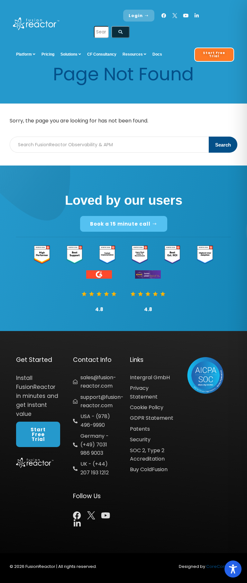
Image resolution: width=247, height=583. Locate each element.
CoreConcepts (221, 566)
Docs (157, 54)
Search (223, 145)
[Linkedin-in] (196, 15)
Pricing (47, 54)
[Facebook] (163, 15)
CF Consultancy (101, 54)
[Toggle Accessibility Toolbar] (233, 569)
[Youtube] (185, 15)
